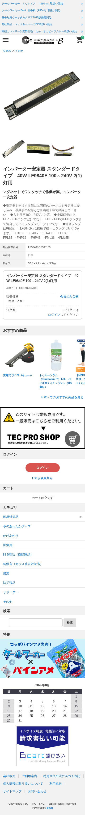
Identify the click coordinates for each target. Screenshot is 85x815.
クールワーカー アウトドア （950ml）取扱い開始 (32, 3)
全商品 (7, 50)
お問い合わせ (37, 791)
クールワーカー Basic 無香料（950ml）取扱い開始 (31, 10)
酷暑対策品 (10, 517)
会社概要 (9, 776)
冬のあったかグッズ (17, 526)
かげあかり (10, 535)
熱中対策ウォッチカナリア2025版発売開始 (26, 17)
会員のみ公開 (69, 296)
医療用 (7, 545)
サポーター (10, 592)
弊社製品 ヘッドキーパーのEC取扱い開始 (27, 24)
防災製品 (9, 583)
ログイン (54, 314)
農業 (6, 573)
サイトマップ (12, 791)
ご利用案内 (29, 776)
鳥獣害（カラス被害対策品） (23, 564)
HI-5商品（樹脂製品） (18, 554)
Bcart (50, 807)
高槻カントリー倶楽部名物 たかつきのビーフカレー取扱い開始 (39, 31)
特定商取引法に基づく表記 (61, 776)
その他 (19, 50)
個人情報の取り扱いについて (23, 783)
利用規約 (55, 783)
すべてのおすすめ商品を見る (64, 397)
